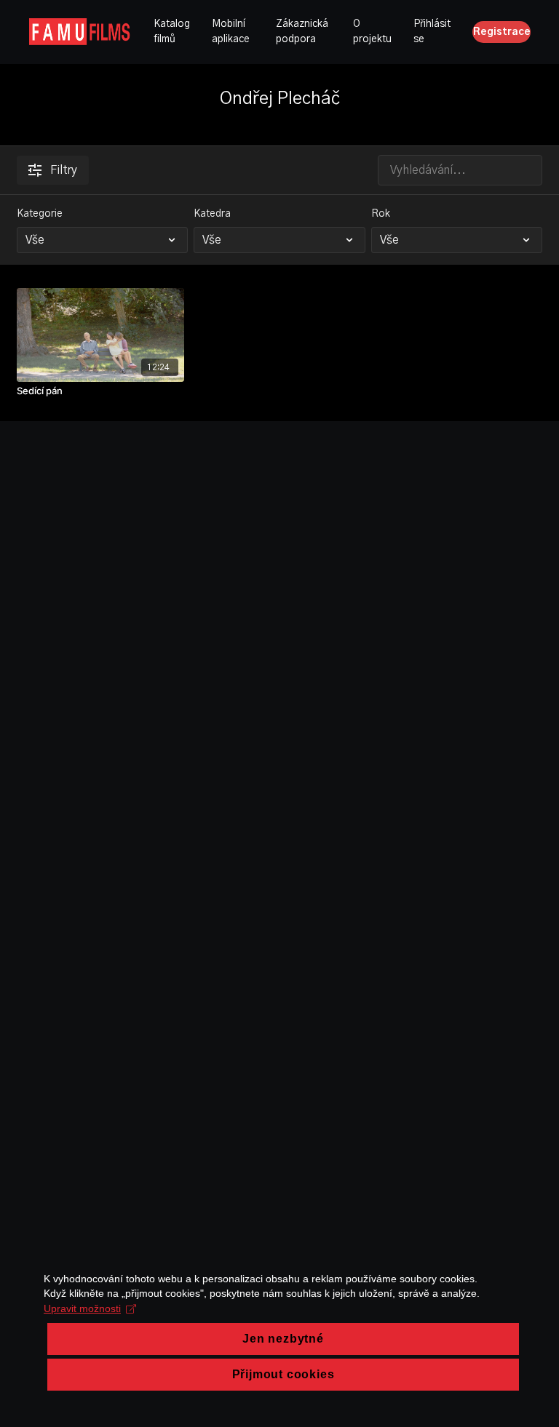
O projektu (372, 31)
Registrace (502, 32)
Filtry (63, 170)
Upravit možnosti (82, 1308)
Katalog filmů (172, 31)
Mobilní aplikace (231, 31)
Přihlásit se (432, 31)
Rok (380, 214)
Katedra (212, 214)
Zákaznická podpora (302, 31)
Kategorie (40, 214)
